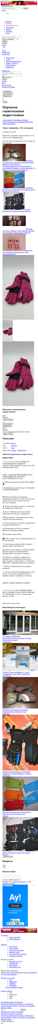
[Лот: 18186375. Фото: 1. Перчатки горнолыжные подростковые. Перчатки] (18, 319)
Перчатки (29, 122)
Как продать (13, 948)
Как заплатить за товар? (17, 954)
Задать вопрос (8, 420)
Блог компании (14, 939)
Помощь (4, 945)
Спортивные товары (20, 120)
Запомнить (8, 77)
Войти (4, 81)
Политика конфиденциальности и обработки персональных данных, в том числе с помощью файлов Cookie (18, 1006)
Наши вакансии (15, 937)
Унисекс (14, 445)
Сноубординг (21, 450)
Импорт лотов (14, 952)
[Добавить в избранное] (3, 422)
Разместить (6, 52)
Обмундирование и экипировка (14, 122)
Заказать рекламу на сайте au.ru (14, 927)
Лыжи (14, 450)
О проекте (4, 935)
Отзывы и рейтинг (16, 956)
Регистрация (6, 85)
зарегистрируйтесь (19, 882)
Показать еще (7, 856)
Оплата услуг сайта (8, 978)
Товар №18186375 (9, 124)
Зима (13, 448)
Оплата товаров (6, 991)
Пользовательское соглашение (12, 1002)
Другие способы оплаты (14, 987)
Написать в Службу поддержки (12, 1012)
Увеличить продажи (16, 950)
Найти (5, 41)
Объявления (13, 963)
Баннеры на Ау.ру (15, 961)
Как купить (13, 946)
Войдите (6, 882)
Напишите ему (17, 137)
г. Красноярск (7, 120)
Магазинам (13, 965)
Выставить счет (15, 967)
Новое (13, 443)
